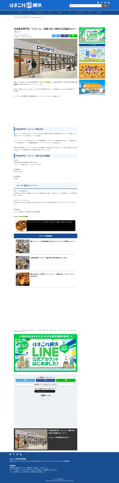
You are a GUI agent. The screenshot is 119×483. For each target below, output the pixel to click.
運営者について (13, 461)
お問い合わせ (36, 461)
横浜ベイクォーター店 (25, 89)
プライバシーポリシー (25, 461)
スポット (99, 12)
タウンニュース (45, 398)
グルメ (59, 12)
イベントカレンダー (46, 461)
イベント (79, 12)
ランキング (39, 12)
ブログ (19, 12)
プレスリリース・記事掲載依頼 (61, 461)
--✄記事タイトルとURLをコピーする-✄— (23, 36)
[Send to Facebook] (65, 35)
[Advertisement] (59, 22)
